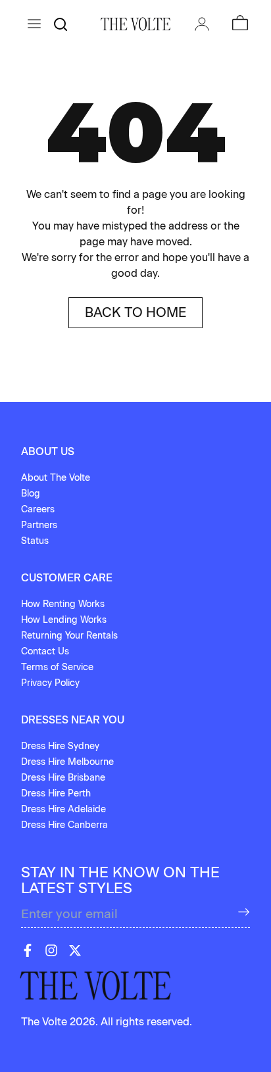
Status (35, 541)
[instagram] (51, 950)
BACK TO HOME (135, 312)
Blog (30, 493)
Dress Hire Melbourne (67, 761)
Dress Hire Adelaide (63, 809)
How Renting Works (63, 604)
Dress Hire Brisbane (63, 777)
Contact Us (45, 651)
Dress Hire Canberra (64, 825)
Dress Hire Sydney (60, 746)
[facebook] (27, 950)
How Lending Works (64, 619)
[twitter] (75, 950)
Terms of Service (57, 667)
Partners (39, 525)
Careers (38, 509)
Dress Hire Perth (56, 793)
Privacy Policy (50, 683)
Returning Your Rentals (69, 635)
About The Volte (55, 477)
